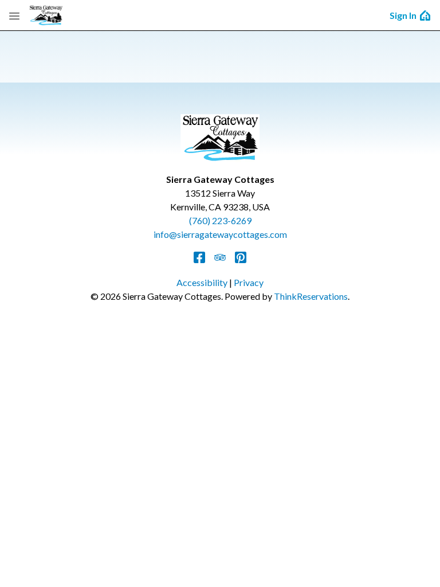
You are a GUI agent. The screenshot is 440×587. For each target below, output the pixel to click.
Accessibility (201, 282)
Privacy (249, 282)
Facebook (199, 257)
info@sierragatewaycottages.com (220, 234)
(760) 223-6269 (220, 220)
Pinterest (240, 257)
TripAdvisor (220, 257)
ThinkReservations (311, 296)
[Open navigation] (14, 15)
